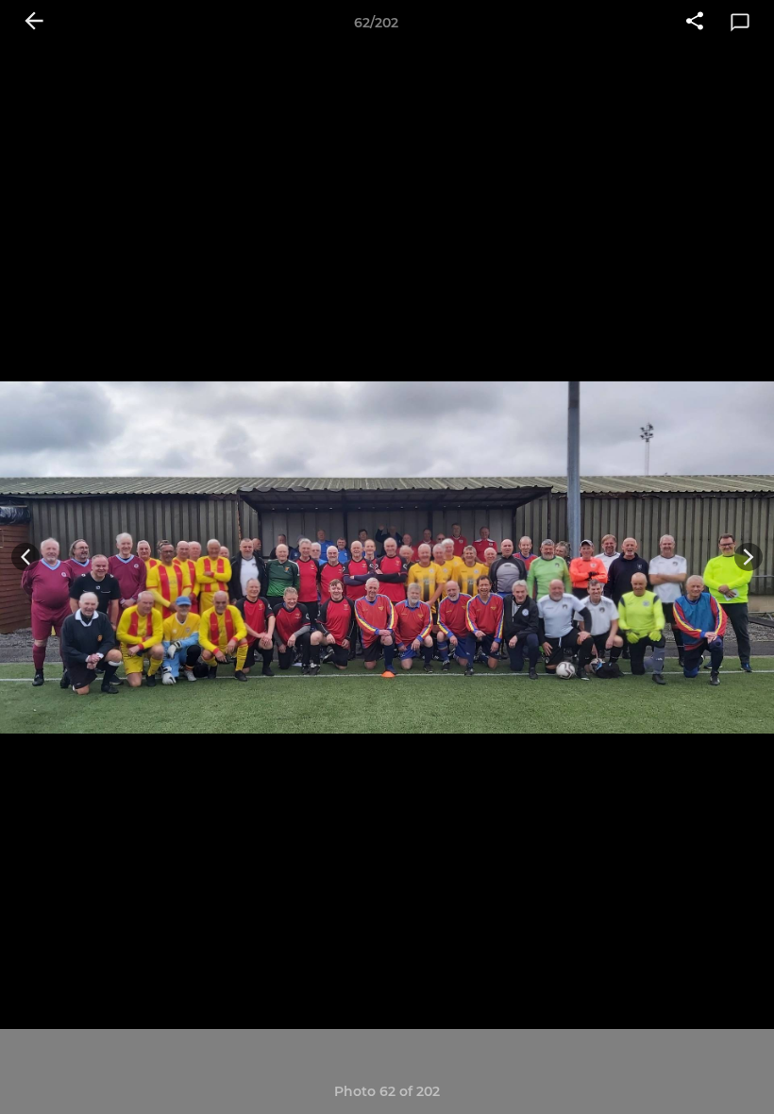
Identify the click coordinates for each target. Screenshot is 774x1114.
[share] (694, 22)
